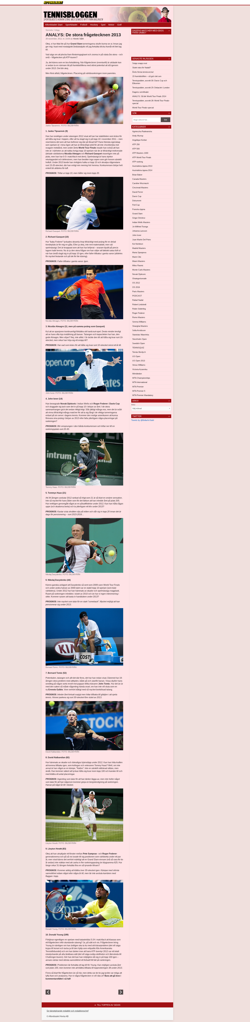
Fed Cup (136, 205)
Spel (103, 24)
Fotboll (83, 24)
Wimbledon (137, 374)
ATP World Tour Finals (141, 157)
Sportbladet (71, 24)
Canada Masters (139, 179)
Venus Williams (138, 365)
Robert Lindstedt (139, 304)
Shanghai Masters (140, 326)
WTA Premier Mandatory (142, 395)
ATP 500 (136, 149)
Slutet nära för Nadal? (141, 67)
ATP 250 (136, 144)
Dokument (136, 200)
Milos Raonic (137, 265)
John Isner (136, 235)
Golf (119, 24)
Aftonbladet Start (54, 24)
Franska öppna (138, 209)
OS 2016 (136, 287)
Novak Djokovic (139, 274)
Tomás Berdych (139, 352)
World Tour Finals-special (143, 107)
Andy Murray (137, 136)
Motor (111, 24)
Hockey (94, 24)
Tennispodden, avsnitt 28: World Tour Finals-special (151, 101)
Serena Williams (139, 322)
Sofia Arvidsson (139, 330)
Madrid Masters (139, 248)
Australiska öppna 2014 (142, 170)
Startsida (49, 30)
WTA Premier (138, 387)
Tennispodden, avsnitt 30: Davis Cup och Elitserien (149, 81)
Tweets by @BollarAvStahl (142, 420)
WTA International (139, 382)
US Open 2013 (138, 361)
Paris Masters (138, 291)
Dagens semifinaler (140, 92)
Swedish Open (138, 343)
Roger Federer (138, 313)
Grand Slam (137, 213)
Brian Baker (137, 175)
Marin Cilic (136, 257)
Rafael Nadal (137, 300)
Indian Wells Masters (141, 222)
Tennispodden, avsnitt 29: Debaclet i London (151, 87)
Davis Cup (136, 196)
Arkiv (133, 405)
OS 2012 (136, 283)
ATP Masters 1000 (140, 153)
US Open (136, 356)
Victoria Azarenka (139, 369)
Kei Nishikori (137, 244)
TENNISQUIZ (138, 348)
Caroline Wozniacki (140, 183)
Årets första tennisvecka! (143, 72)
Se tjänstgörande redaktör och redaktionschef (67, 1011)
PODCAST (137, 296)
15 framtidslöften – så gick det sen (146, 76)
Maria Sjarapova (139, 252)
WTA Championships (141, 378)
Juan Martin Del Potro (141, 239)
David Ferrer (137, 192)
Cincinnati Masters (140, 187)
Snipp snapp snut (139, 63)
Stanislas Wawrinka (140, 335)
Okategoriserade (139, 278)
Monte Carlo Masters (141, 270)
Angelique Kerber (139, 140)
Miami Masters (138, 261)
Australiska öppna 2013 (142, 166)
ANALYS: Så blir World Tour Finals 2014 (149, 96)
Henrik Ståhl (78, 39)
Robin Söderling (139, 309)
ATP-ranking (137, 162)
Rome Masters (138, 317)
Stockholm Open (139, 339)
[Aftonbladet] (53, 2)
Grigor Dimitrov (138, 218)
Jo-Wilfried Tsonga (140, 226)
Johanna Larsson (139, 231)
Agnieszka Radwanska (142, 131)
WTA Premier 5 (138, 391)
